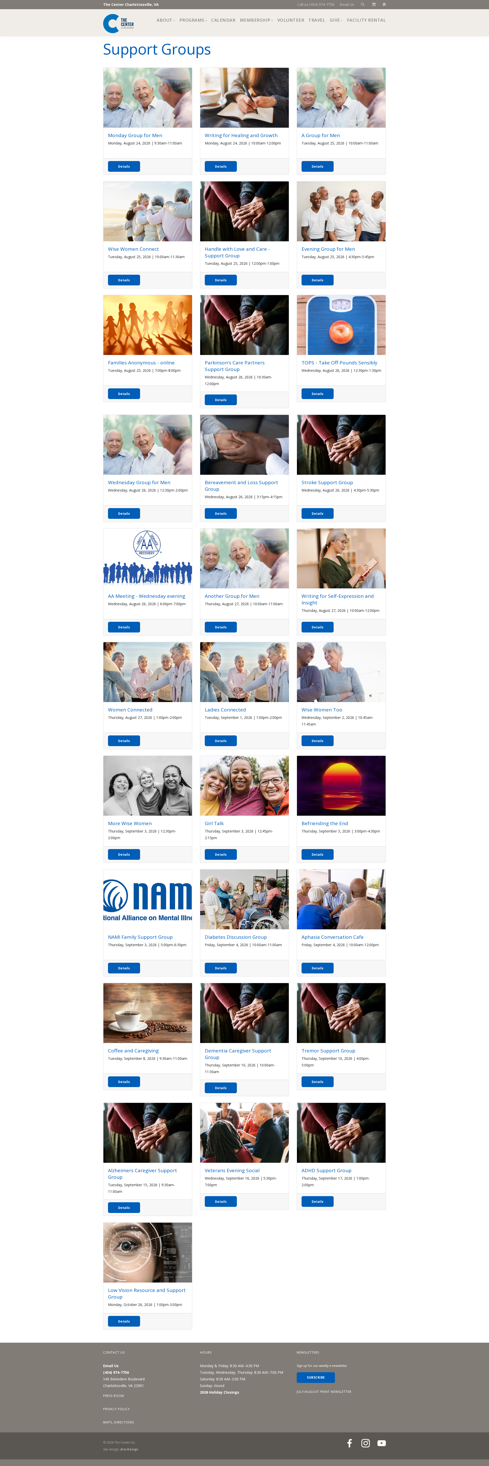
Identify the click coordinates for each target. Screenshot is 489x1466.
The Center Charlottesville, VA (131, 4)
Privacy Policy (116, 1409)
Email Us (347, 4)
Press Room (113, 1396)
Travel (316, 20)
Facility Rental (366, 20)
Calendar (223, 20)
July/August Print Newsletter (324, 1392)
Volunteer (290, 20)
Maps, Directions (118, 1422)
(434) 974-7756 (116, 1372)
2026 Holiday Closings (219, 1392)
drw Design (129, 1449)
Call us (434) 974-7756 (315, 4)
